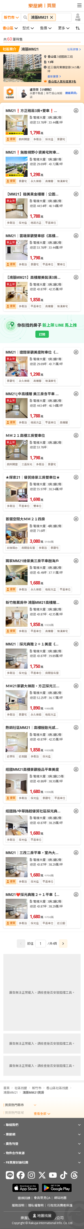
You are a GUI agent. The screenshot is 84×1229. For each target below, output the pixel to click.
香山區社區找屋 (57, 1088)
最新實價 (52, 76)
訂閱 (42, 334)
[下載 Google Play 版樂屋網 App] (57, 1187)
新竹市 (36, 1088)
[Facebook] (21, 1175)
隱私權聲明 (36, 1205)
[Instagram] (31, 1175)
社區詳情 (72, 49)
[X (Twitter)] (42, 1175)
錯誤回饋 (24, 1198)
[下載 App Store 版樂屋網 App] (25, 1187)
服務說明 (18, 1205)
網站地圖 (60, 1198)
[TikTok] (64, 1175)
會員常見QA (42, 1198)
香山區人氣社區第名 (62, 81)
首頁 (6, 1088)
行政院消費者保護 (59, 1205)
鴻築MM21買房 (33, 1092)
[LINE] (10, 1175)
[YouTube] (53, 1175)
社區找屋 (21, 1088)
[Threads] (74, 1175)
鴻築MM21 (30, 49)
